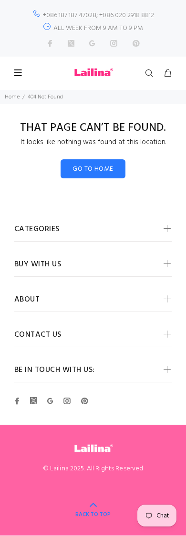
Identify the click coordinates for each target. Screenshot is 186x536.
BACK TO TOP (93, 514)
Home (12, 97)
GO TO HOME (92, 169)
